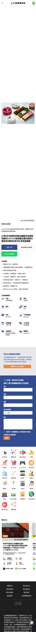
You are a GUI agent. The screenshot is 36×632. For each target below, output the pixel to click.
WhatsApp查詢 (22, 568)
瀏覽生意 (9, 586)
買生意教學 (9, 589)
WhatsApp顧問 (9, 254)
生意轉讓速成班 (26, 596)
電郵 (5, 402)
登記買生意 (26, 586)
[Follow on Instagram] (20, 603)
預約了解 (9, 247)
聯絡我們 (9, 596)
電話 (5, 394)
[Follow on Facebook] (16, 603)
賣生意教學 (9, 592)
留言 (5, 417)
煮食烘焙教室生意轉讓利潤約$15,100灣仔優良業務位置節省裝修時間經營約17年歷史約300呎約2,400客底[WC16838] (15, 547)
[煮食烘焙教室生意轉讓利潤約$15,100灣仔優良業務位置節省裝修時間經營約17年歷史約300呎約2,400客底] (15, 532)
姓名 (5, 386)
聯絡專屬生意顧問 (26, 247)
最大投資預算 (7, 409)
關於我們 (26, 592)
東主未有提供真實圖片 (21, 539)
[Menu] (2, 3)
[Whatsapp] (31, 622)
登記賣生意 (26, 589)
